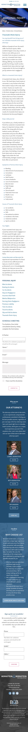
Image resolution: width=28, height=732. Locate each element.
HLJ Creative (16, 726)
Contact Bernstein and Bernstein (11, 257)
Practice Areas (9, 31)
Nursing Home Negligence (10, 301)
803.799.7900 (16, 1)
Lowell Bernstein (14, 456)
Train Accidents (7, 307)
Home (3, 31)
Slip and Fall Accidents (9, 312)
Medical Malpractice (8, 298)
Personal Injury (9, 280)
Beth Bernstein (14, 480)
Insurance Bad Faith (8, 295)
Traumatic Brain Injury (9, 315)
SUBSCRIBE (14, 664)
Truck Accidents (7, 309)
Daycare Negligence (8, 293)
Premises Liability (8, 304)
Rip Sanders (14, 504)
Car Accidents (6, 290)
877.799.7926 (17, 685)
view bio (14, 460)
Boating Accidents (8, 287)
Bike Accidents (7, 284)
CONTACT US (14, 388)
